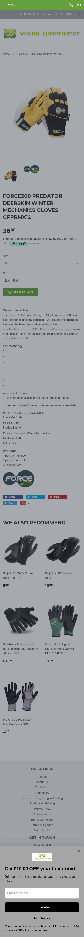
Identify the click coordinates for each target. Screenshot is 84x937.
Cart (78, 5)
